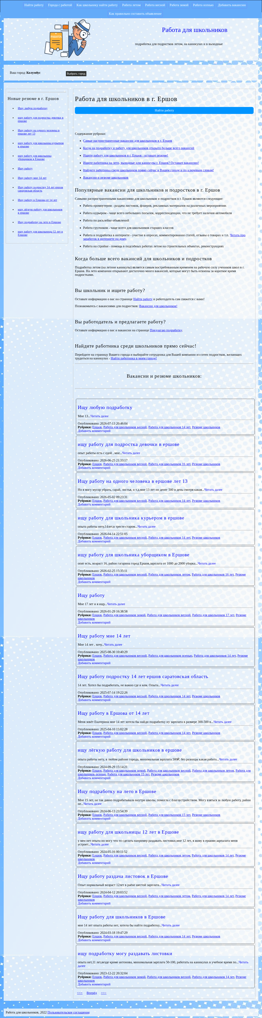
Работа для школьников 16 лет (169, 464)
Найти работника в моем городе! (134, 358)
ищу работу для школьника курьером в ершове (131, 517)
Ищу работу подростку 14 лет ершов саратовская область (143, 676)
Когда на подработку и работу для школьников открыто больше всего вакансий (138, 148)
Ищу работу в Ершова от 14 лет (113, 713)
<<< (79, 993)
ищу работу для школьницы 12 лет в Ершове (128, 832)
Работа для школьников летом (169, 574)
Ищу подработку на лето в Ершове (117, 791)
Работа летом (131, 5)
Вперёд (92, 993)
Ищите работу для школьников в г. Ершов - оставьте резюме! (125, 155)
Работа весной (155, 5)
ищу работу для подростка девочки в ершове (129, 444)
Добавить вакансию (232, 5)
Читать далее (99, 416)
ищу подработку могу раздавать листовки (125, 953)
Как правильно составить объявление (135, 13)
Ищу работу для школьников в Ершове (122, 916)
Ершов (97, 427)
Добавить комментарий (94, 431)
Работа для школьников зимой (124, 615)
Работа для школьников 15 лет (128, 774)
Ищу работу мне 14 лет (104, 636)
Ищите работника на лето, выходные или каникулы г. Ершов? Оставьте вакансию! (141, 163)
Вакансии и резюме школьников (105, 177)
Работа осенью (203, 5)
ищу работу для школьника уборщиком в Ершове (134, 554)
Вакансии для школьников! (158, 306)
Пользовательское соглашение (68, 1012)
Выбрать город (76, 73)
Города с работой (60, 5)
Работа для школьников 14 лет (169, 427)
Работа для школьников (194, 29)
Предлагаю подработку (166, 330)
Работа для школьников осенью (170, 655)
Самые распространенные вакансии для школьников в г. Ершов (127, 140)
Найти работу (34, 5)
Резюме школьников (206, 427)
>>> (103, 993)
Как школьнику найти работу (97, 5)
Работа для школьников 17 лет (213, 615)
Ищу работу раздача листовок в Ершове (123, 876)
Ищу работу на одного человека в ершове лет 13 (133, 481)
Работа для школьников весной (125, 427)
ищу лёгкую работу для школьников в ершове (130, 750)
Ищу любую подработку (105, 407)
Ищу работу (91, 595)
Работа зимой (179, 5)
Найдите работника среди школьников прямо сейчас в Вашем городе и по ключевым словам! (148, 170)
